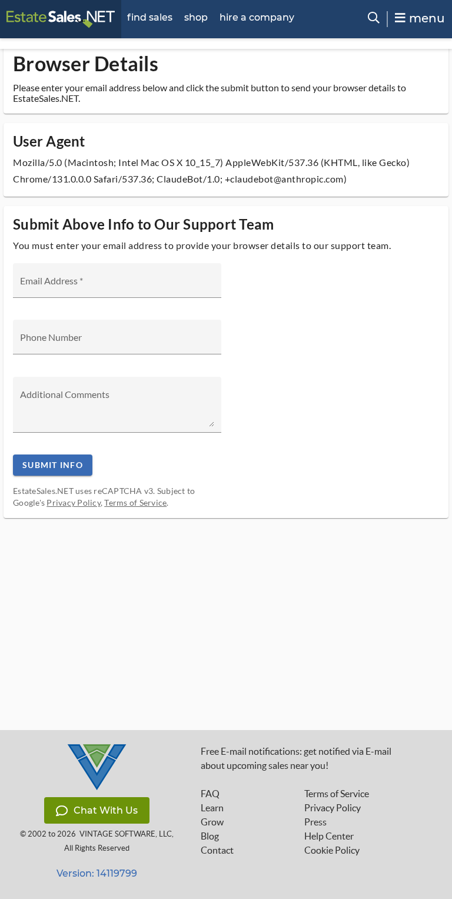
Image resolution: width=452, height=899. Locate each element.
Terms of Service (135, 502)
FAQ (210, 793)
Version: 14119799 (96, 873)
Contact (217, 850)
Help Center (329, 836)
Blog (210, 836)
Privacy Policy (73, 502)
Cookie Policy (332, 850)
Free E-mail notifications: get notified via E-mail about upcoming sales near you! (296, 758)
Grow (212, 822)
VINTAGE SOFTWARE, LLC (125, 834)
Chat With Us (106, 810)
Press (315, 822)
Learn (212, 807)
